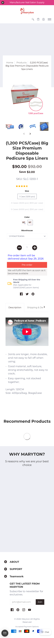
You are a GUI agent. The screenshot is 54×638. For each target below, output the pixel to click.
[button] (2, 2)
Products (21, 62)
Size (27, 191)
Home (9, 62)
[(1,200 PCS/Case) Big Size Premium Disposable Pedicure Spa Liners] (27, 97)
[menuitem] (33, 19)
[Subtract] (19, 247)
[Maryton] (27, 11)
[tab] (15, 307)
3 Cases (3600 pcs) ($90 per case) (27, 203)
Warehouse (27, 230)
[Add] (34, 247)
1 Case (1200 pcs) (27, 196)
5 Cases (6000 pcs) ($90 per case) (27, 209)
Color (27, 217)
